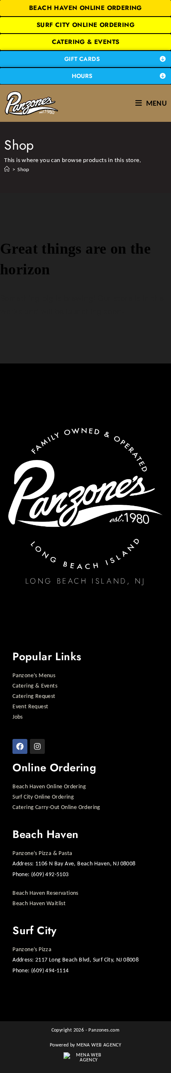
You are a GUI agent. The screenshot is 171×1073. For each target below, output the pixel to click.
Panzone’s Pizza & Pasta (42, 853)
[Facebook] (19, 746)
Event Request (30, 706)
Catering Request (33, 696)
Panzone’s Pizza (31, 949)
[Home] (7, 169)
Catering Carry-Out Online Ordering (56, 807)
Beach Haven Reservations (45, 892)
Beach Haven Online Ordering (49, 786)
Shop (23, 169)
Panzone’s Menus (33, 675)
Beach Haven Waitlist (39, 903)
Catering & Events (34, 685)
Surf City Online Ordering (43, 796)
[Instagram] (37, 746)
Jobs (17, 716)
